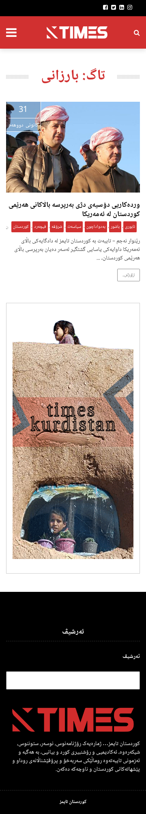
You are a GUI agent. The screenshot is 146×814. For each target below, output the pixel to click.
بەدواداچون (95, 227)
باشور (115, 227)
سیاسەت (74, 227)
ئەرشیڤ (131, 657)
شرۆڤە (57, 227)
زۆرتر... (128, 275)
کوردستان (21, 227)
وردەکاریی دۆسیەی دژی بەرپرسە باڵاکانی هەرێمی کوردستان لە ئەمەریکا (74, 210)
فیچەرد (40, 227)
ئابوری (130, 227)
